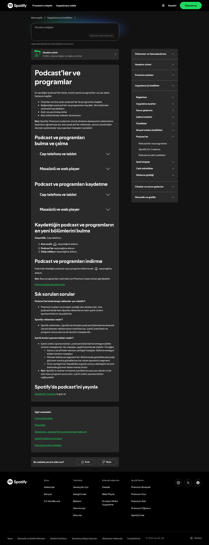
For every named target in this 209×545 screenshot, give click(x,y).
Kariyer (48, 494)
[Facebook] (198, 482)
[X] (188, 482)
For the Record (52, 501)
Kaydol (172, 5)
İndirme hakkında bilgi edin (50, 284)
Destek (106, 487)
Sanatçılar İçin (80, 487)
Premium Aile (138, 501)
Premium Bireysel (140, 487)
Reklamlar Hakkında (112, 538)
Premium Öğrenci (141, 508)
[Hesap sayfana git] (114, 54)
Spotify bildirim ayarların (48, 438)
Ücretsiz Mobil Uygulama (110, 502)
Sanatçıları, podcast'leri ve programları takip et (61, 431)
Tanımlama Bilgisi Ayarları (84, 538)
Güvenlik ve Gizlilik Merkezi (31, 538)
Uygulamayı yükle (66, 5)
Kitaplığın (40, 425)
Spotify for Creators (45, 394)
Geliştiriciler (79, 494)
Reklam (77, 501)
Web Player (108, 494)
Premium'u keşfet (42, 5)
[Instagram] (178, 482)
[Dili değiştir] (163, 5)
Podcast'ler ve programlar (153, 143)
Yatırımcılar (79, 508)
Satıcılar (77, 515)
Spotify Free (137, 515)
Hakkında (49, 487)
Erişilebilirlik (133, 538)
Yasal (10, 538)
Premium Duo (138, 494)
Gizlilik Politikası (58, 538)
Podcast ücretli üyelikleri (48, 445)
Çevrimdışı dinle (43, 418)
